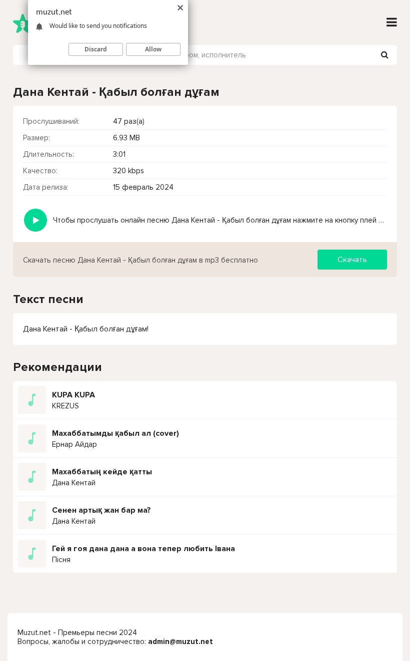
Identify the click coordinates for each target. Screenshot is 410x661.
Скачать (352, 260)
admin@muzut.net (180, 641)
